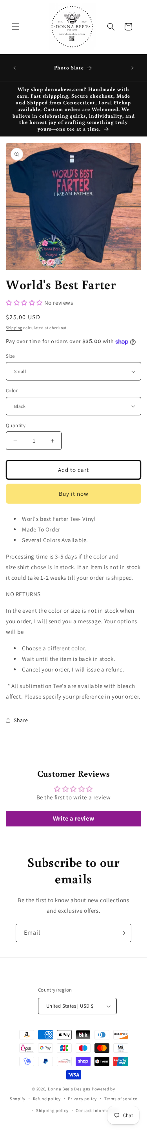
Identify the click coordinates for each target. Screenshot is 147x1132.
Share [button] (21, 720)
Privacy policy (82, 1098)
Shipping (14, 327)
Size (10, 356)
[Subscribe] (122, 933)
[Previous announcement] (14, 67)
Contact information (97, 1110)
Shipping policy (52, 1110)
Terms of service (120, 1098)
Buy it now (74, 493)
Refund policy (47, 1098)
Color (12, 390)
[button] (15, 26)
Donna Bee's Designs (69, 1089)
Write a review (73, 818)
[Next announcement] (132, 67)
